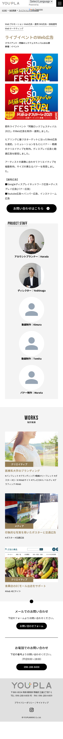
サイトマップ (42, 702)
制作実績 (12, 10)
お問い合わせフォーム (31, 626)
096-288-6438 (31, 667)
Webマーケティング (14, 28)
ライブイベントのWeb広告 (29, 10)
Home (4, 10)
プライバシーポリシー (24, 702)
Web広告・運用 (31, 24)
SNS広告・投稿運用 (48, 24)
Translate (39, 9)
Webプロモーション (14, 24)
